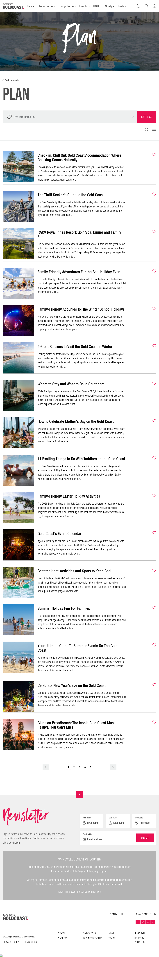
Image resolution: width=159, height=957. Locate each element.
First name (87, 818)
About (61, 933)
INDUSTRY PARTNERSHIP (141, 940)
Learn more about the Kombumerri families (79, 891)
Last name (113, 818)
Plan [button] (29, 6)
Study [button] (108, 6)
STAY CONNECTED (146, 914)
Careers (63, 938)
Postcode (139, 818)
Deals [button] (121, 6)
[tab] (145, 130)
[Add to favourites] (152, 155)
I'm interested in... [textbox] (25, 117)
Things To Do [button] (66, 6)
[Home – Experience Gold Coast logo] (16, 917)
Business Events (92, 938)
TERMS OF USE (30, 942)
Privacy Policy (11, 942)
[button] (138, 6)
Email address (88, 834)
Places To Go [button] (45, 6)
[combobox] (70, 116)
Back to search (12, 80)
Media (112, 933)
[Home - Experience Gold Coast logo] (14, 6)
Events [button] (83, 6)
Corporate (89, 933)
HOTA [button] (96, 6)
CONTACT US (117, 914)
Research (139, 933)
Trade (112, 938)
